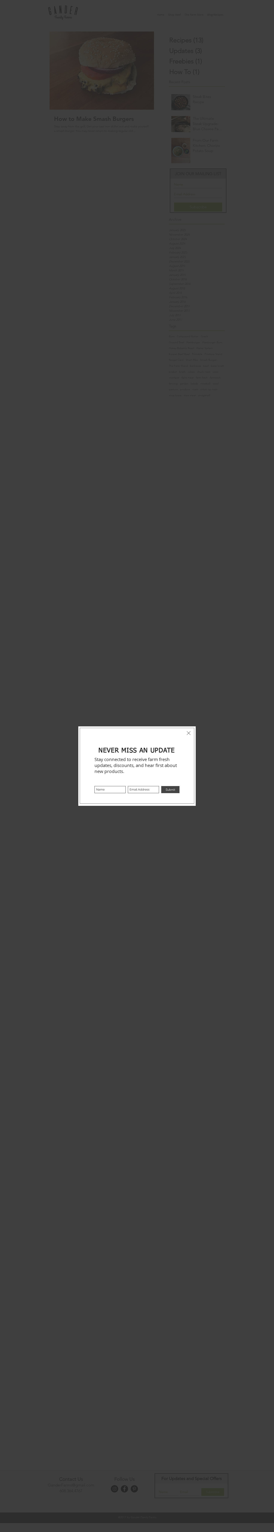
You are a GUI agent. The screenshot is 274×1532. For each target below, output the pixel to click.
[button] (188, 733)
